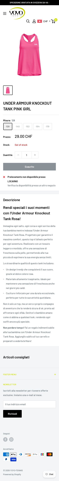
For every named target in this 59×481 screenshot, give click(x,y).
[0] (53, 21)
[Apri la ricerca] (28, 21)
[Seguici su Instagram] (11, 439)
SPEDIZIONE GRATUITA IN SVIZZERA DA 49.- (29, 2)
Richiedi (12, 413)
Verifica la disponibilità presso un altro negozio (32, 185)
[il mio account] (34, 21)
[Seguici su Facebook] (5, 439)
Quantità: (8, 155)
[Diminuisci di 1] (18, 155)
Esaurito (29, 166)
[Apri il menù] (4, 13)
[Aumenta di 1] (35, 155)
